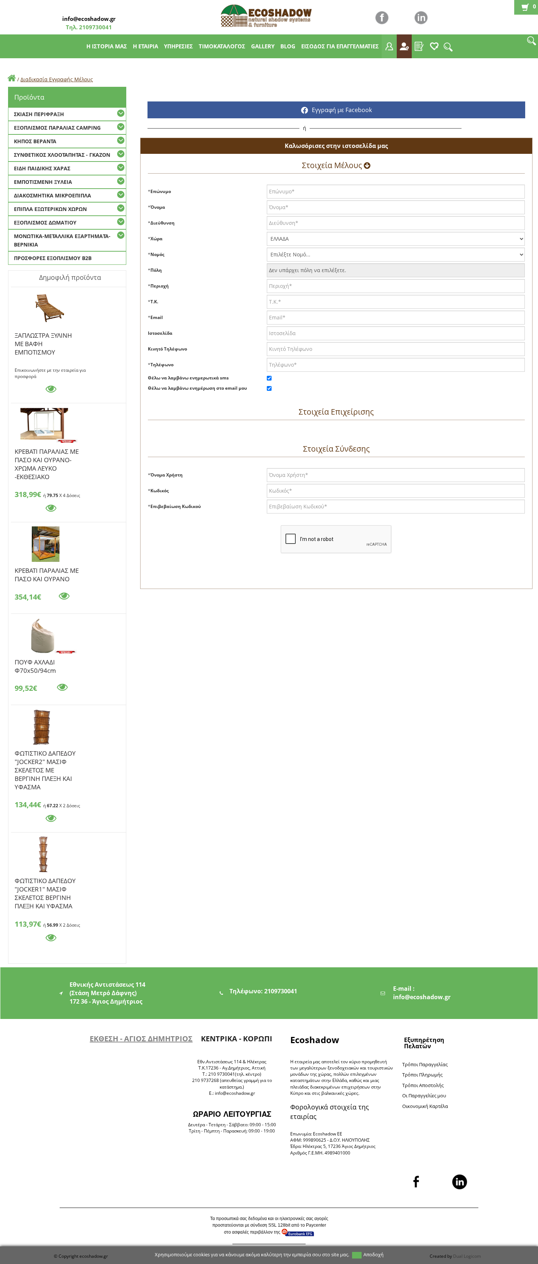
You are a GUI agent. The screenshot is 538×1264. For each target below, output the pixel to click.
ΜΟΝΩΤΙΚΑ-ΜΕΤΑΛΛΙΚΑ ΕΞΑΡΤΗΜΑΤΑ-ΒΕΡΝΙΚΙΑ (62, 240)
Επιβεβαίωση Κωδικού (175, 506)
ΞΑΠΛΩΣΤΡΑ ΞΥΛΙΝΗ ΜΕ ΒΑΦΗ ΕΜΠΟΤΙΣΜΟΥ (43, 336)
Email (156, 317)
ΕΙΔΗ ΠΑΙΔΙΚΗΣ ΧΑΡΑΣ (42, 168)
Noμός (157, 254)
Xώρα (156, 239)
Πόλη (156, 270)
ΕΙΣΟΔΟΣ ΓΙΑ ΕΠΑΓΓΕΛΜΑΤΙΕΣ (340, 46)
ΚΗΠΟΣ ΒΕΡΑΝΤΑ (35, 141)
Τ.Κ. (154, 302)
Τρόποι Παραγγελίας (425, 1064)
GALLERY (262, 46)
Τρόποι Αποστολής (423, 1085)
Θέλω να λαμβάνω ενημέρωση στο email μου (197, 388)
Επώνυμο (160, 191)
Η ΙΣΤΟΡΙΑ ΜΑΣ (106, 46)
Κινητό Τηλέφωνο (167, 349)
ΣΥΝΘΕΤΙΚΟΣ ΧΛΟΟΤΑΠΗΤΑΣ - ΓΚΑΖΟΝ (62, 154)
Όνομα (157, 207)
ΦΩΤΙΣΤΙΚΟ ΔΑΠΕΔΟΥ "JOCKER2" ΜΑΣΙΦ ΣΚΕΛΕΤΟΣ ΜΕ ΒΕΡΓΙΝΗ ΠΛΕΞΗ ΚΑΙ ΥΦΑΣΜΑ (45, 754)
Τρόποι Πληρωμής (422, 1074)
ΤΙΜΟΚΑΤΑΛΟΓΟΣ (222, 46)
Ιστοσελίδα (160, 333)
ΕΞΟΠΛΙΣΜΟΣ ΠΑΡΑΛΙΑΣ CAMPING (57, 127)
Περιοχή (159, 286)
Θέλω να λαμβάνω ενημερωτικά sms (188, 378)
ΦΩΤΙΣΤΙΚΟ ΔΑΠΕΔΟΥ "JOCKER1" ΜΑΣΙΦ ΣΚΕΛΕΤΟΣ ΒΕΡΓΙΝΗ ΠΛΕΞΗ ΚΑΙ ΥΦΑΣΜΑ (45, 881)
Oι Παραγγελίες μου (424, 1095)
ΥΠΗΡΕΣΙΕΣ (178, 46)
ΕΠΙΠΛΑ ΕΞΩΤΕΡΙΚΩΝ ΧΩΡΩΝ (50, 208)
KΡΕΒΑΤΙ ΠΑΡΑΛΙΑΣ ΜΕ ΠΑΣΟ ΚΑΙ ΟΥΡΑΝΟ (47, 571)
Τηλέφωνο (161, 365)
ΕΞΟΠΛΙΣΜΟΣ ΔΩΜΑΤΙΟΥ (45, 222)
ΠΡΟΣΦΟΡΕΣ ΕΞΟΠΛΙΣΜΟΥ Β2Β (52, 258)
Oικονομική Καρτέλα (425, 1106)
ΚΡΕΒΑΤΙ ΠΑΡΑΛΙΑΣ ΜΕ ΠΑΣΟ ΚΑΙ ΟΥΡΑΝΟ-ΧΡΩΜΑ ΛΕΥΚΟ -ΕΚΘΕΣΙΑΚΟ (47, 452)
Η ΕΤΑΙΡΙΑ (145, 46)
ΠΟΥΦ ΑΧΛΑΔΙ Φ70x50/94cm (35, 663)
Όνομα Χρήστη (166, 475)
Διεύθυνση (162, 223)
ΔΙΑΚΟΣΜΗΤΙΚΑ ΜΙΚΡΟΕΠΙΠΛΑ (52, 195)
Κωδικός (159, 491)
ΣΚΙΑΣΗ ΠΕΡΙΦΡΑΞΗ (39, 114)
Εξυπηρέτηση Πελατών (424, 1043)
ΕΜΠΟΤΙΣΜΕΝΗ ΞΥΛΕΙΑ (43, 181)
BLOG (287, 46)
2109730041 (95, 27)
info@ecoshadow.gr (89, 18)
